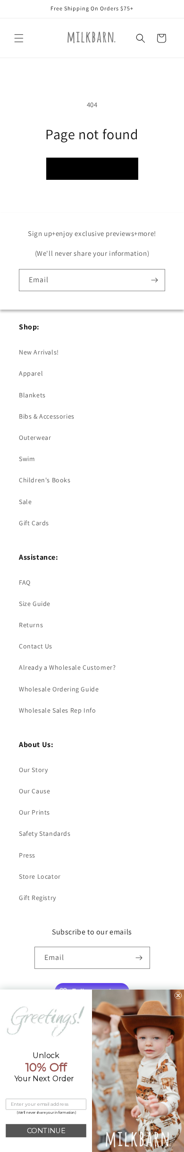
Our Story (33, 769)
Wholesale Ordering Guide (59, 689)
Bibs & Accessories (47, 416)
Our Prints (34, 812)
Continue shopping (92, 168)
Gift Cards (34, 523)
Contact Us (35, 646)
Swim (27, 458)
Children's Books (45, 480)
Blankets (32, 395)
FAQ (25, 582)
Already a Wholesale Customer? (67, 667)
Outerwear (35, 437)
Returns (31, 625)
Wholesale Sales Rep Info (57, 710)
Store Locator (40, 876)
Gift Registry (37, 897)
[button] (18, 38)
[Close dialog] (178, 995)
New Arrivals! (39, 352)
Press (27, 855)
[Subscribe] (154, 280)
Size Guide (34, 603)
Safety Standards (45, 833)
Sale (25, 501)
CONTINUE (46, 1131)
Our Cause (34, 791)
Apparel (31, 373)
